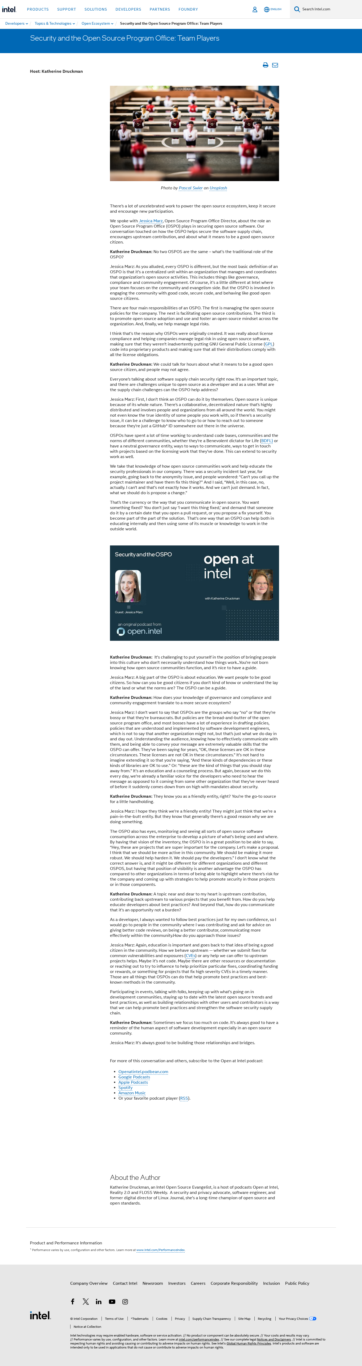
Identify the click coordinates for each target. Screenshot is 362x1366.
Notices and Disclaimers (274, 1339)
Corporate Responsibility (234, 1283)
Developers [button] (128, 9)
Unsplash (218, 188)
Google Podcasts (134, 1077)
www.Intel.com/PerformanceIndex (160, 1250)
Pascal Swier (191, 188)
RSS (184, 1098)
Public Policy (297, 1283)
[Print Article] (265, 65)
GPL (269, 344)
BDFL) (267, 440)
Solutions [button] (96, 9)
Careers (198, 1283)
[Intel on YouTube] (112, 1302)
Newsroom (153, 1283)
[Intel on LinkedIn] (98, 1302)
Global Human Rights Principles (249, 1343)
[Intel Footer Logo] (40, 1315)
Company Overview (89, 1283)
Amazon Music (132, 1093)
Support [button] (66, 9)
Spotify (125, 1087)
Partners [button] (160, 9)
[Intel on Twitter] (85, 1302)
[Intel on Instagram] (125, 1302)
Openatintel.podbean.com (143, 1071)
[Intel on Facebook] (72, 1302)
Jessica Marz (151, 221)
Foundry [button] (188, 9)
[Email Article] (275, 65)
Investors (177, 1283)
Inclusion (271, 1283)
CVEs (190, 955)
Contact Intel (125, 1283)
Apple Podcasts (133, 1082)
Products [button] (38, 9)
